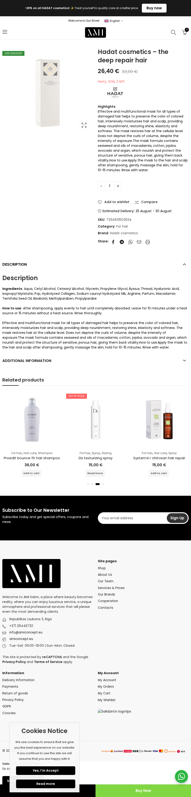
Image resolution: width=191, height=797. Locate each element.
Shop (102, 568)
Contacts (105, 607)
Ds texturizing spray (96, 457)
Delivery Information (18, 680)
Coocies (9, 713)
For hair (122, 226)
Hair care (30, 453)
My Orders (106, 686)
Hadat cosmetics (124, 233)
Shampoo (45, 453)
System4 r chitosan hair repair (159, 457)
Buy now (154, 8)
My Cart (104, 693)
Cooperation (108, 601)
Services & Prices (111, 588)
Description (14, 264)
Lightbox (84, 125)
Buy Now (143, 790)
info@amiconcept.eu (25, 632)
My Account (107, 680)
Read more (95, 473)
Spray (96, 453)
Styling (107, 453)
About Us (105, 575)
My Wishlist (107, 700)
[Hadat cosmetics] (115, 92)
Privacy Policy (13, 700)
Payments (10, 686)
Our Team (105, 581)
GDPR (6, 706)
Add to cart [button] (31, 473)
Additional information (26, 360)
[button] (88, 484)
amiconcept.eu (21, 639)
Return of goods (15, 693)
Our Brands (106, 594)
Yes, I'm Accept (46, 770)
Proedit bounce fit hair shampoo (32, 457)
